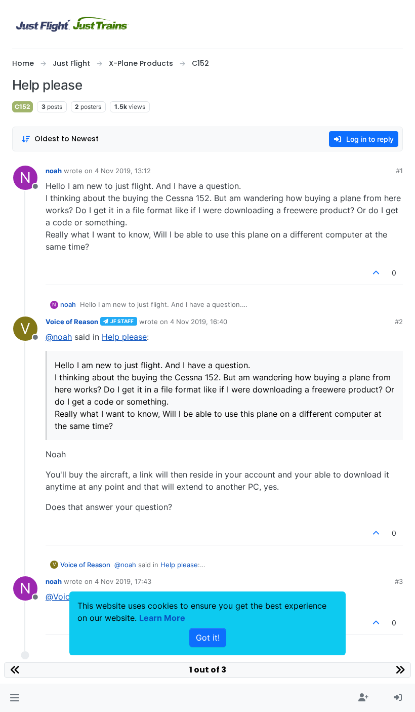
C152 (22, 106)
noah (54, 171)
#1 (399, 171)
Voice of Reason (72, 322)
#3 (399, 581)
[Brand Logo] (72, 24)
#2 (399, 322)
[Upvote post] (376, 273)
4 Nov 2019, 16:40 (198, 322)
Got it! (208, 637)
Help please (124, 337)
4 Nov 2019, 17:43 (123, 581)
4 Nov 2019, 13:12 (123, 171)
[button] (14, 698)
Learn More (162, 618)
